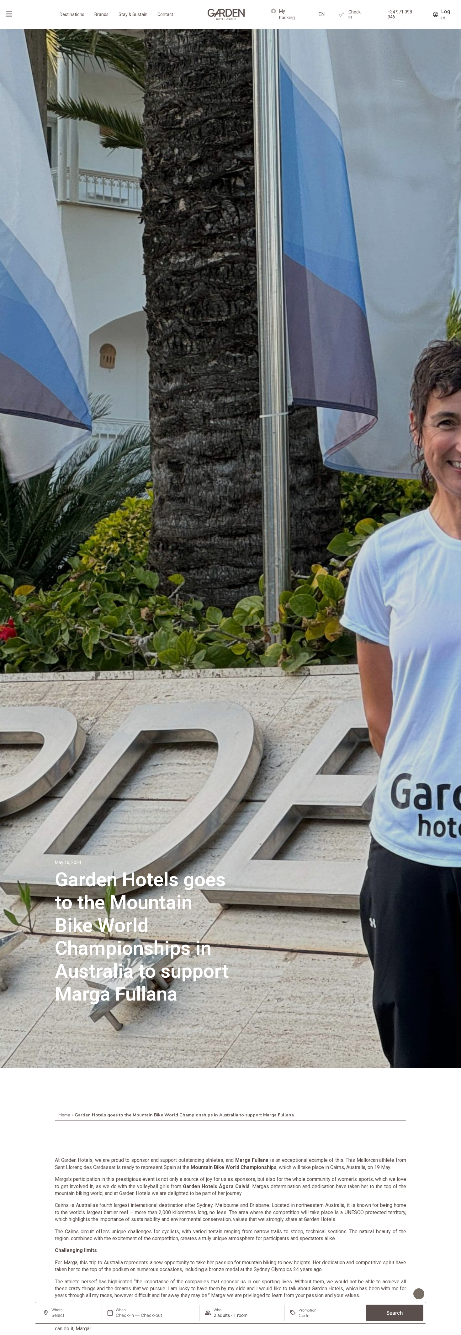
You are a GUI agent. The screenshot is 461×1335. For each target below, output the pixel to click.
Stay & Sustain (133, 14)
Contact (165, 14)
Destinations (72, 14)
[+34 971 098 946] (380, 14)
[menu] (9, 14)
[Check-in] (341, 14)
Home (64, 1115)
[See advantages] (418, 1293)
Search (394, 1313)
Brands (101, 14)
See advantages (392, 1293)
